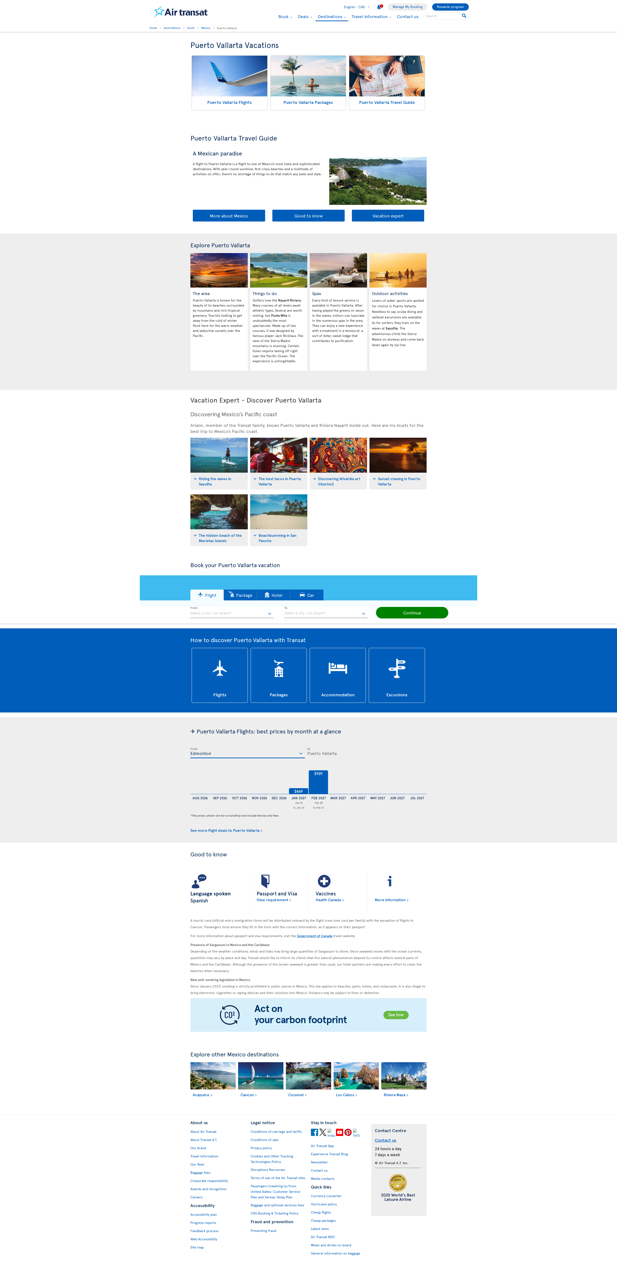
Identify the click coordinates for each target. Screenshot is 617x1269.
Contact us (407, 16)
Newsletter (319, 1162)
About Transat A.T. (203, 1139)
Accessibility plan (203, 1214)
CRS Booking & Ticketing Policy (274, 1213)
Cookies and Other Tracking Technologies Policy (272, 1159)
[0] (200, 782)
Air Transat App (322, 1145)
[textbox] (232, 612)
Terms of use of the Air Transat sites (278, 1177)
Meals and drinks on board (331, 1245)
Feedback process (204, 1231)
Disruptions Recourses (268, 1169)
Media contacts (322, 1178)
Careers (196, 1197)
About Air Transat (203, 1131)
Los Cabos (345, 1094)
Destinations (329, 16)
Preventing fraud (263, 1230)
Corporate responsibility (209, 1180)
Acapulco (201, 1094)
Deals (302, 16)
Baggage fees (200, 1172)
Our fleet (197, 1164)
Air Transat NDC (323, 1237)
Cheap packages (323, 1220)
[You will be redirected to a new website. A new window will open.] (308, 1015)
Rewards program (450, 6)
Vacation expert (388, 216)
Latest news (320, 1228)
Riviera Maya (394, 1094)
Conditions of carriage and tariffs (276, 1131)
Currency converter (326, 1196)
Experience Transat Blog (329, 1154)
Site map (197, 1247)
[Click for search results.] (464, 16)
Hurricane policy (324, 1204)
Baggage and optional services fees (277, 1205)
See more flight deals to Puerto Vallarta (225, 830)
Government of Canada (314, 936)
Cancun (247, 1094)
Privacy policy (261, 1148)
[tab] (219, 464)
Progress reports (203, 1222)
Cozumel (296, 1094)
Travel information (369, 16)
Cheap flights (321, 1212)
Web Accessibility (203, 1239)
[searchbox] (446, 16)
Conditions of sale (264, 1139)
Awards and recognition (208, 1189)
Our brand (198, 1148)
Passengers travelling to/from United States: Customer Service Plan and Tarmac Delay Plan (275, 1191)
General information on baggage (335, 1253)
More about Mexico (229, 216)
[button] (207, 595)
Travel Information (204, 1156)
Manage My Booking (408, 6)
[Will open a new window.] (314, 1133)
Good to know (309, 216)
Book (283, 16)
